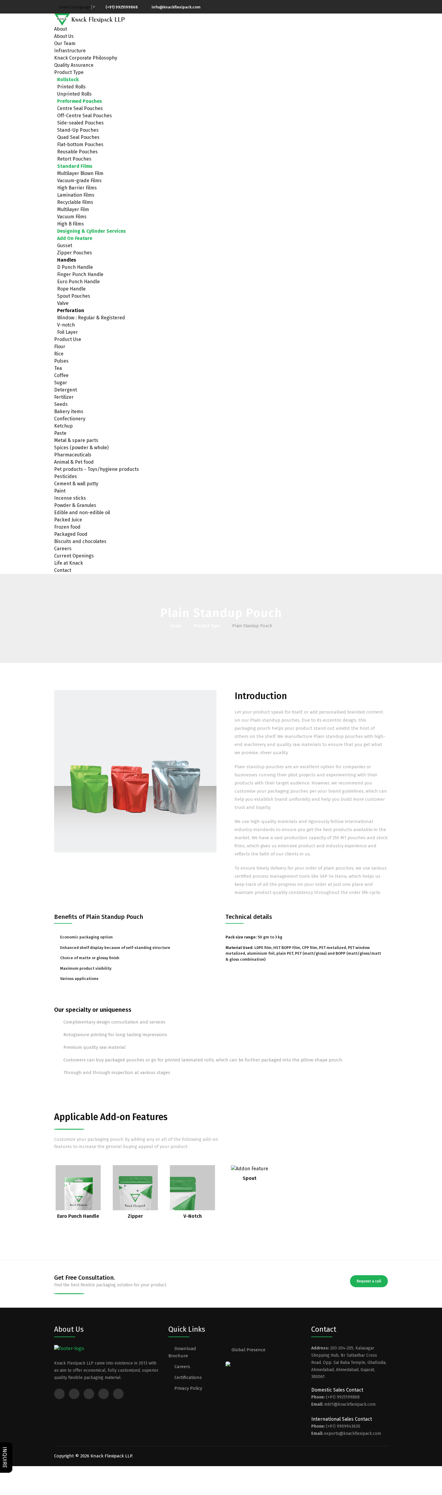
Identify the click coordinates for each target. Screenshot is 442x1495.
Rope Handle (71, 289)
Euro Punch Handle (78, 281)
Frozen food (67, 527)
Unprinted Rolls (74, 94)
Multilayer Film (73, 209)
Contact (62, 570)
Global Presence (249, 1349)
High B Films (70, 224)
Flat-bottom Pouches (80, 144)
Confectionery (69, 419)
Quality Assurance (74, 65)
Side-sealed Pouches (80, 123)
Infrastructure (70, 51)
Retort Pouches (74, 159)
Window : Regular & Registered (91, 318)
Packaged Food (70, 534)
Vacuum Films (72, 216)
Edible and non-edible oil (82, 512)
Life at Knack (68, 563)
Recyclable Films (75, 202)
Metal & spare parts (76, 440)
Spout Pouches (73, 296)
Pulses (61, 361)
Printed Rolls (71, 87)
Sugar (60, 382)
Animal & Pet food (74, 462)
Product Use (67, 339)
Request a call (369, 1281)
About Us (64, 36)
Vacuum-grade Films (79, 180)
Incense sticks (70, 498)
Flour (59, 346)
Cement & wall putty (76, 484)
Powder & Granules (75, 505)
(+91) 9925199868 (122, 7)
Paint (60, 491)
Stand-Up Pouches (78, 130)
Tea (58, 368)
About (60, 29)
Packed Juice (68, 520)
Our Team (64, 43)
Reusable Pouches (77, 152)
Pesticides (65, 476)
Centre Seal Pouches (80, 108)
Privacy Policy (188, 1388)
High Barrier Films (77, 188)
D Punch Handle (75, 267)
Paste (60, 433)
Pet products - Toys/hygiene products (96, 469)
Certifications (188, 1377)
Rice (58, 354)
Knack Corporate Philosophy (85, 58)
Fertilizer (64, 397)
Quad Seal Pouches (78, 137)
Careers (63, 548)
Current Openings (74, 556)
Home (176, 625)
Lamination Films (75, 195)
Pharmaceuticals (72, 455)
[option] (135, 771)
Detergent (65, 390)
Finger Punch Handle (80, 274)
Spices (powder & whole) (81, 447)
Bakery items (68, 411)
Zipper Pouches (74, 253)
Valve (63, 303)
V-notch (66, 325)
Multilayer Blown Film (80, 173)
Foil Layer (67, 332)
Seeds (61, 404)
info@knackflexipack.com (176, 7)
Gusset (64, 245)
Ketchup (63, 426)
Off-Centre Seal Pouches (84, 115)
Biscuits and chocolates (80, 541)
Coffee (61, 375)
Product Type (69, 72)
